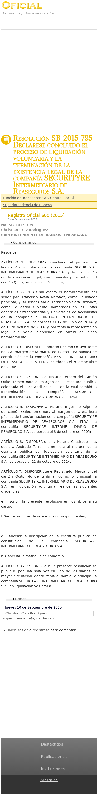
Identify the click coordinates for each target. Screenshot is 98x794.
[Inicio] (22, 5)
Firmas (20, 599)
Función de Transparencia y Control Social (38, 198)
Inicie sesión (18, 630)
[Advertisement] (49, 79)
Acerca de (49, 780)
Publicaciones (54, 756)
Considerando (25, 242)
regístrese (41, 630)
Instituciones (53, 769)
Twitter (43, 791)
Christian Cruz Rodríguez (26, 613)
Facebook (43, 786)
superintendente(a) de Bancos (28, 618)
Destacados (52, 744)
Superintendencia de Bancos (27, 205)
